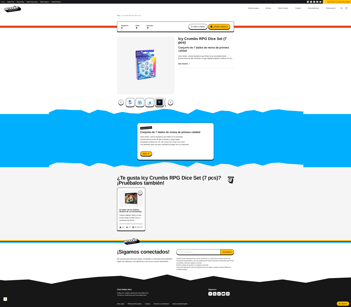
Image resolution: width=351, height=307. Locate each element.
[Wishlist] (346, 8)
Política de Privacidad (134, 304)
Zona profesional (313, 8)
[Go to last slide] (121, 102)
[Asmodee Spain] (13, 8)
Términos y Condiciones (161, 304)
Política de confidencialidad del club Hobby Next (132, 293)
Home (3, 2)
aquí (228, 260)
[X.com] (314, 2)
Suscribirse (227, 252)
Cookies (147, 304)
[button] (130, 102)
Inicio (118, 15)
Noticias (268, 8)
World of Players (56, 2)
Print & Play (20, 2)
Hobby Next (10, 2)
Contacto (298, 8)
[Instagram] (311, 2)
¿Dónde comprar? (220, 27)
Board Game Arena (32, 2)
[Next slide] (170, 102)
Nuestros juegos (253, 8)
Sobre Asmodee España (179, 304)
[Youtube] (320, 2)
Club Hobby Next (124, 289)
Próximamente (330, 8)
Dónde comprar (44, 2)
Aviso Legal (120, 304)
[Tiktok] (317, 2)
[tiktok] (219, 294)
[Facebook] (308, 2)
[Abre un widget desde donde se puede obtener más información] (343, 304)
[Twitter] (214, 294)
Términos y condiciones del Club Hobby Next (131, 295)
